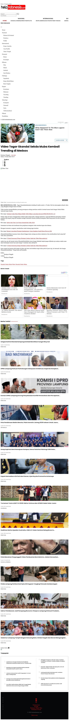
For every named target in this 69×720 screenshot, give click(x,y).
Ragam (4, 86)
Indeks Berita (4, 648)
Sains (4, 108)
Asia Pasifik (48, 20)
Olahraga (4, 75)
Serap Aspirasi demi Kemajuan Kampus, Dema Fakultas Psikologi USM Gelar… (28, 449)
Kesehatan (6, 89)
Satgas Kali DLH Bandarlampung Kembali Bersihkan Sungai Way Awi (25, 342)
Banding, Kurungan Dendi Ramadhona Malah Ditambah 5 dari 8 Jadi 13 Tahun (17, 668)
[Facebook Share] (4, 162)
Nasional (4, 32)
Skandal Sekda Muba (6, 264)
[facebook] (36, 699)
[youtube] (36, 700)
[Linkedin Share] (4, 165)
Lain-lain (13, 155)
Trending (5, 97)
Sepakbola (6, 78)
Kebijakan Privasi (36, 709)
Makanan (5, 92)
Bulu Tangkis (7, 84)
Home (5, 21)
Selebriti (5, 70)
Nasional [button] (21, 19)
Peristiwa (24, 20)
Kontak (36, 706)
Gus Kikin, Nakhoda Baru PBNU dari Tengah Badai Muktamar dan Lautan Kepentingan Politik (18, 685)
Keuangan (6, 59)
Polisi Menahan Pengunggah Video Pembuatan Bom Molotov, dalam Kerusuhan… (30, 557)
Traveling (5, 94)
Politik (30, 20)
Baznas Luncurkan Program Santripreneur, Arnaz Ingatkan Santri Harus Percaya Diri (29, 231)
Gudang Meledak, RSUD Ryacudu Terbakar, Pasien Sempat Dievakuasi (52, 673)
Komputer (6, 102)
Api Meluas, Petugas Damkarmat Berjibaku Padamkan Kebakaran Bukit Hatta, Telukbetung (18, 662)
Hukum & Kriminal (16, 20)
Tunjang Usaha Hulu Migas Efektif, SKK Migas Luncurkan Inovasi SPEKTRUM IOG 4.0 (31, 214)
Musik (5, 67)
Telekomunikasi (7, 110)
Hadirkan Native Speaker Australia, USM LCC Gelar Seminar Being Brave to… (28, 530)
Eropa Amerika (40, 20)
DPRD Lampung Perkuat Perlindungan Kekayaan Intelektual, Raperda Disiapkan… (30, 369)
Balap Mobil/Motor (8, 81)
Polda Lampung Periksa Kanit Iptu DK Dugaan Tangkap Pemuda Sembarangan (29, 584)
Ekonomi (4, 54)
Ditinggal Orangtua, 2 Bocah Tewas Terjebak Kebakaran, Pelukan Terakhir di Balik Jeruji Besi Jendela (53, 661)
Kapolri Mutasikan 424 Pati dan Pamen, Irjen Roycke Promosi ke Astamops (27, 476)
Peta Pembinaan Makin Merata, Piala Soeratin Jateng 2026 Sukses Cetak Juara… (30, 422)
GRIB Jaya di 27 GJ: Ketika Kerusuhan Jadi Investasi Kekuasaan (51, 684)
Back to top (34, 715)
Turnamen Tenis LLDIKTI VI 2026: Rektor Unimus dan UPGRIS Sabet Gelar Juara (28, 503)
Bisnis (66, 20)
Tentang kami (36, 705)
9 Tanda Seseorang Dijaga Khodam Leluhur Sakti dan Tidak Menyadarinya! (27, 238)
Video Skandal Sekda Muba (19, 264)
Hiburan (4, 62)
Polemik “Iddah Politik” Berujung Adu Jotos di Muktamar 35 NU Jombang (52, 667)
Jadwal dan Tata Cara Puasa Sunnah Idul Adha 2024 (21, 222)
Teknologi (4, 100)
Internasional (5, 43)
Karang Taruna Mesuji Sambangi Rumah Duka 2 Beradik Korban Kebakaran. (18, 679)
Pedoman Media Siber (36, 708)
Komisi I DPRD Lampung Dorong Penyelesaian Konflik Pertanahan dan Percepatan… (30, 396)
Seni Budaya (6, 73)
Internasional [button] (48, 19)
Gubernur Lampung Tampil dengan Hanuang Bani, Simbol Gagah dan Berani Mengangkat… (33, 638)
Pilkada (4, 113)
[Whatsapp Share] (4, 161)
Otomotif (5, 105)
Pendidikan (5, 116)
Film (4, 65)
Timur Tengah (56, 20)
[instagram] (36, 702)
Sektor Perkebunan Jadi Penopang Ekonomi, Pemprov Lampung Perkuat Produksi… (30, 611)
